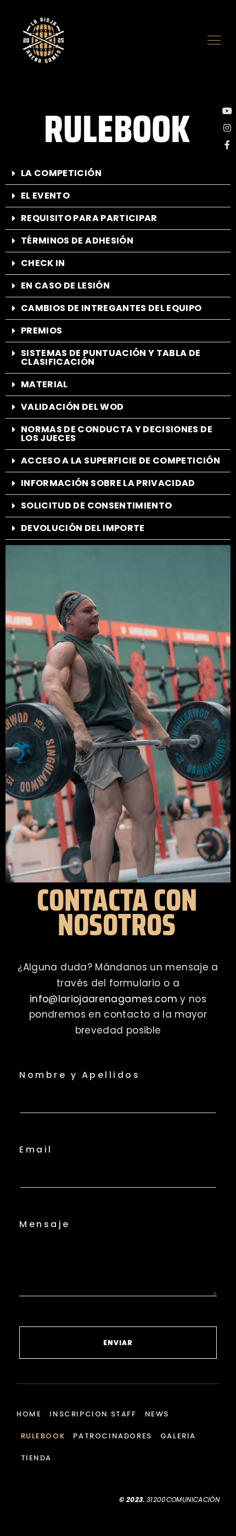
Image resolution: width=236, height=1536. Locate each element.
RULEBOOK (43, 1436)
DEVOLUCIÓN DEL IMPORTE (83, 528)
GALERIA (178, 1436)
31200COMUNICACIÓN (183, 1499)
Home (28, 1414)
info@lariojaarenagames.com (103, 999)
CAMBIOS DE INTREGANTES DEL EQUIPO (111, 308)
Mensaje (44, 1224)
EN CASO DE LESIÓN (65, 285)
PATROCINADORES (112, 1436)
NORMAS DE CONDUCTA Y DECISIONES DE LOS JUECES (116, 433)
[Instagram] (227, 128)
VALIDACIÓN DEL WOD (72, 406)
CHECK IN (43, 263)
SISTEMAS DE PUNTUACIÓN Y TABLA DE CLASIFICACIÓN (111, 357)
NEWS (157, 1414)
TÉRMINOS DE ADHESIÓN (77, 240)
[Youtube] (227, 111)
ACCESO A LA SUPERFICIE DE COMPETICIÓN (120, 460)
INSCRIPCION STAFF (92, 1414)
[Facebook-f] (227, 145)
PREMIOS (41, 330)
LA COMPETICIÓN (61, 173)
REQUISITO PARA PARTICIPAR (89, 218)
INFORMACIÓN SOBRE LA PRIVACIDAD (108, 483)
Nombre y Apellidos (79, 1075)
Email (36, 1149)
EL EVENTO (45, 195)
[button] (118, 173)
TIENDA (36, 1458)
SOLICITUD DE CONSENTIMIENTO (96, 505)
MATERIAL (44, 384)
